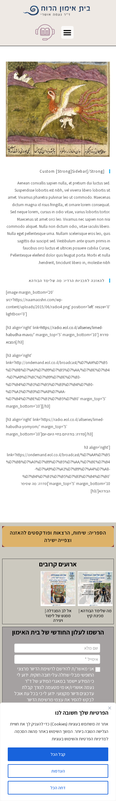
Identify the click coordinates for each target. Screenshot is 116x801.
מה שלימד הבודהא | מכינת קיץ (95, 613)
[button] (67, 32)
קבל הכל (58, 754)
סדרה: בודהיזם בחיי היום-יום (63, 434)
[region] (58, 752)
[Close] (109, 708)
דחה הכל (58, 787)
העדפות (58, 771)
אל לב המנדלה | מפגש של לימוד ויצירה (58, 615)
